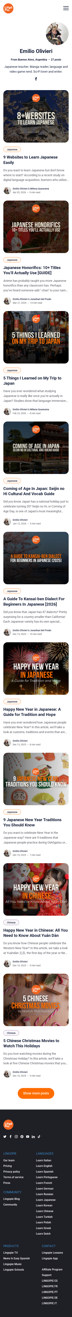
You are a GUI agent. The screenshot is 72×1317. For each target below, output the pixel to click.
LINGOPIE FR (50, 1286)
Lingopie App (50, 1258)
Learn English (44, 1166)
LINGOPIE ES (50, 1280)
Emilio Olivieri (20, 188)
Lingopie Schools (13, 1269)
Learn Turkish (44, 1216)
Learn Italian (43, 1160)
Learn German (44, 1188)
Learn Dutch (43, 1233)
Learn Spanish (44, 1171)
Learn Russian (44, 1194)
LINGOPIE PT (50, 1292)
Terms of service (13, 1177)
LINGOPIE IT (49, 1303)
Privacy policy (11, 1171)
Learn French (44, 1183)
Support (46, 1275)
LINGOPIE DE (50, 1297)
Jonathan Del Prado (40, 299)
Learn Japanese (46, 1199)
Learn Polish (43, 1222)
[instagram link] (16, 1136)
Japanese (12, 149)
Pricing (7, 1166)
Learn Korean (44, 1205)
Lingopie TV (10, 1252)
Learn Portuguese (47, 1177)
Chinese (11, 922)
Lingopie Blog (11, 1198)
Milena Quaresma (39, 188)
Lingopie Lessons (52, 1252)
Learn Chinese (44, 1211)
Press (6, 1183)
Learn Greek (43, 1228)
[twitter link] (4, 1136)
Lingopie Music (12, 1264)
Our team (9, 1160)
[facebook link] (10, 1136)
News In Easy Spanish (16, 1258)
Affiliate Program (52, 1269)
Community (10, 1204)
